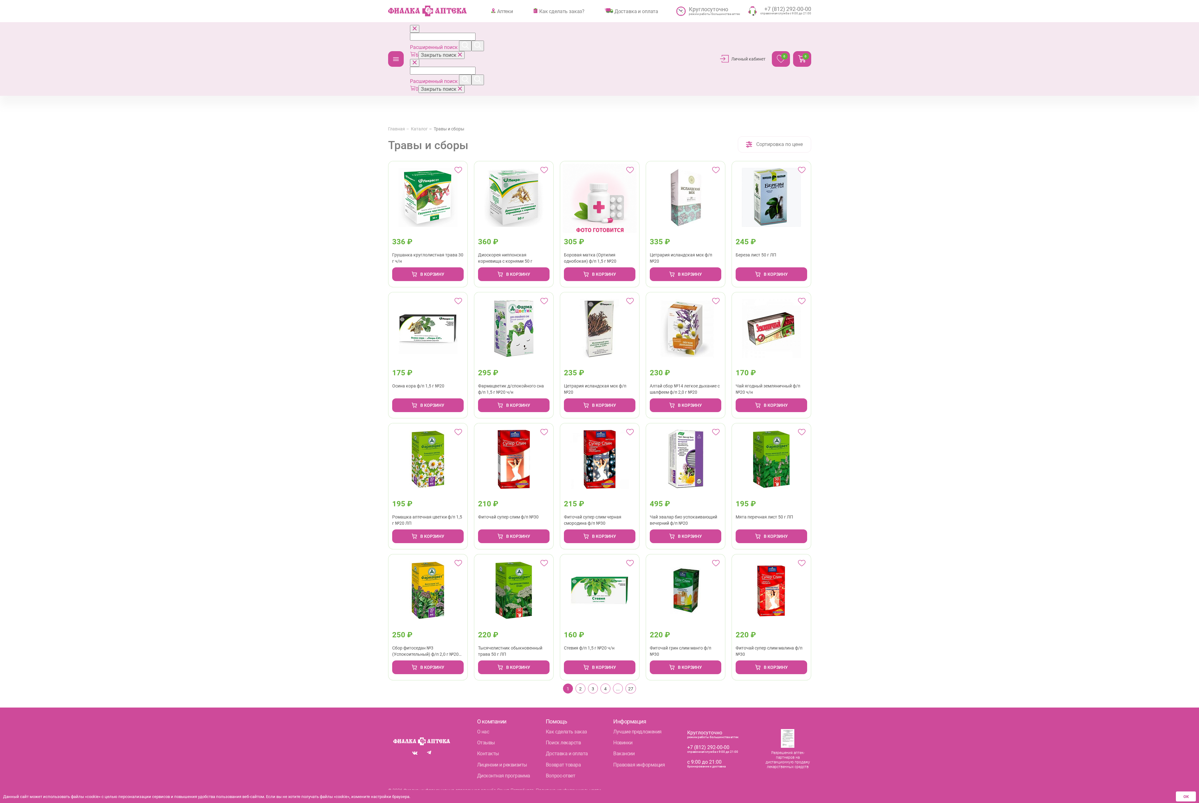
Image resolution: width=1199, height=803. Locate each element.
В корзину (432, 274)
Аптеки (505, 11)
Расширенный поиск (434, 47)
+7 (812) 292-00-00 (708, 747)
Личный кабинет (748, 58)
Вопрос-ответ (560, 776)
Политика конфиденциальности (568, 790)
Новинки (623, 743)
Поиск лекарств (563, 743)
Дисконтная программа (503, 776)
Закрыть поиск (439, 55)
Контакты (488, 754)
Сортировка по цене (779, 144)
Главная (396, 128)
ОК (1186, 796)
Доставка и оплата (636, 11)
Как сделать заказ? (562, 11)
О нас (483, 732)
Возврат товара (563, 765)
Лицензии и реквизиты (502, 765)
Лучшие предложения (637, 732)
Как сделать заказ (566, 732)
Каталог (396, 59)
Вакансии (623, 754)
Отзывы (486, 743)
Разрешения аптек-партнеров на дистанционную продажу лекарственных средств (788, 760)
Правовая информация (639, 765)
